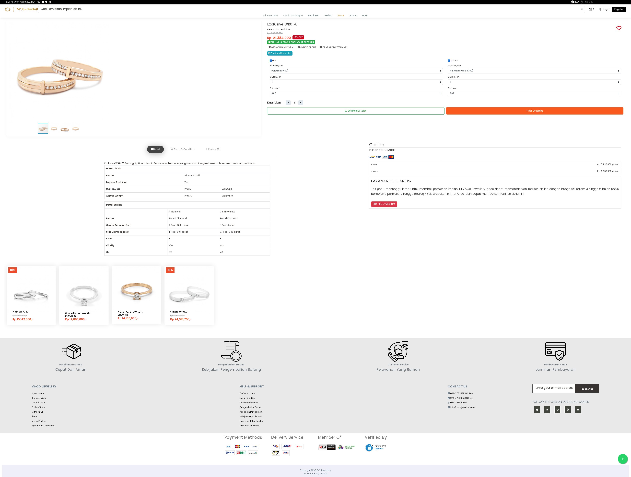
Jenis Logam (276, 65)
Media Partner (39, 421)
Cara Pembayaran (249, 402)
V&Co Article (38, 402)
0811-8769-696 (458, 402)
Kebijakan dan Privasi (251, 416)
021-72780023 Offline (461, 398)
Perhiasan (313, 15)
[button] (106, 72)
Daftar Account (248, 393)
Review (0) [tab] (214, 149)
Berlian (328, 15)
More (365, 15)
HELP (576, 1)
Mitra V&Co (37, 411)
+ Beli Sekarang (534, 110)
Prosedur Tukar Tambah (252, 421)
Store (340, 15)
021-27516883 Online (461, 393)
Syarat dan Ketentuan (43, 425)
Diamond (274, 88)
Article (353, 15)
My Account (38, 393)
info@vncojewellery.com (463, 407)
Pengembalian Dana (250, 407)
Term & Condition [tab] (184, 149)
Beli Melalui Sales (356, 110)
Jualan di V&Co (247, 398)
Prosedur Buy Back (249, 425)
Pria (274, 60)
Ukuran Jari (275, 76)
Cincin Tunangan (293, 15)
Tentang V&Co (39, 398)
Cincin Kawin (270, 15)
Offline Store (38, 407)
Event (35, 416)
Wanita (454, 60)
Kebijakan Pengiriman (251, 411)
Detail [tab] (156, 149)
